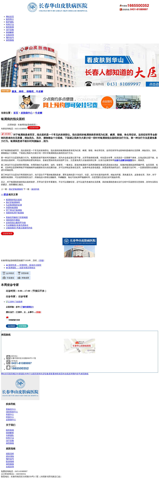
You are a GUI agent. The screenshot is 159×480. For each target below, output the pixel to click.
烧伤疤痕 (28, 228)
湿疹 (8, 220)
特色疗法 (10, 24)
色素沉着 (20, 228)
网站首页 (10, 17)
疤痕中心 (10, 417)
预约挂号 (10, 37)
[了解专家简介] (27, 307)
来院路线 (10, 40)
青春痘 (9, 217)
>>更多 (4, 194)
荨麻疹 (15, 217)
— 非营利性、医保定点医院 (23, 265)
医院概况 (13, 374)
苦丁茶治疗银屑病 (14, 210)
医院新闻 (10, 27)
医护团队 (10, 22)
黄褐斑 (25, 217)
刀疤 (20, 217)
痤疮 (12, 220)
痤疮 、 (23, 91)
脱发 (12, 223)
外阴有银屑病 (12, 208)
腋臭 (14, 225)
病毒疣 (13, 228)
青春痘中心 (11, 409)
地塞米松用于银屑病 (15, 213)
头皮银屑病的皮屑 (14, 205)
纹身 (18, 225)
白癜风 (17, 223)
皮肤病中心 (27, 113)
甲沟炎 (23, 223)
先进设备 (45, 374)
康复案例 (53, 374)
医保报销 (10, 461)
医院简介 (10, 19)
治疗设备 (10, 30)
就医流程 (10, 454)
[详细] (41, 260)
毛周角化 (24, 225)
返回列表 (35, 189)
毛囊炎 (17, 220)
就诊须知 (10, 456)
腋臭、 (15, 91)
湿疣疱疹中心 (12, 412)
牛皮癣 (39, 91)
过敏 (8, 228)
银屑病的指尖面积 (14, 200)
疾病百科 (61, 374)
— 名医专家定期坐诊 (20, 268)
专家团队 (21, 374)
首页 (15, 113)
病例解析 (10, 32)
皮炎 (8, 223)
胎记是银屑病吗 (16, 189)
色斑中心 (10, 414)
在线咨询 (10, 35)
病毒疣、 (31, 91)
